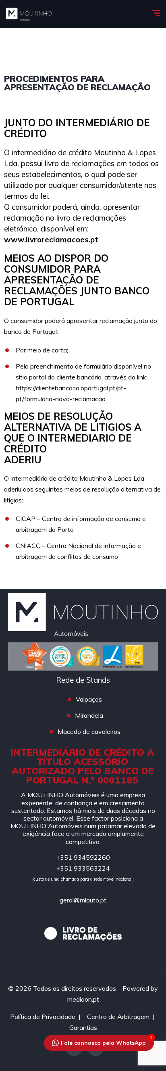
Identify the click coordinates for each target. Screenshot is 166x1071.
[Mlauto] (29, 14)
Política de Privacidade (42, 1017)
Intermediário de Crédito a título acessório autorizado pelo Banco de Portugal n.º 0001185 (82, 766)
